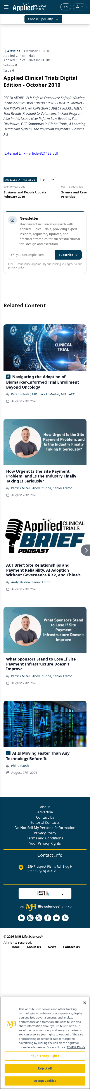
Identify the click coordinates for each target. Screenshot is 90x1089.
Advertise (45, 812)
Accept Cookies (45, 1081)
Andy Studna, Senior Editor (52, 488)
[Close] (85, 1002)
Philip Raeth (20, 766)
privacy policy (16, 267)
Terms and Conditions (45, 838)
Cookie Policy (76, 1047)
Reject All (45, 1068)
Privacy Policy (45, 833)
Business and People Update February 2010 (24, 194)
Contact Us (45, 817)
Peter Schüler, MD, (24, 394)
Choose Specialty (40, 19)
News (52, 947)
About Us (34, 947)
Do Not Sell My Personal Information (45, 827)
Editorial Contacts (45, 822)
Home (15, 947)
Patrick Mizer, (21, 488)
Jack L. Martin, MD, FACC (57, 394)
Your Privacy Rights (45, 843)
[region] (45, 1043)
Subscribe (66, 255)
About (45, 806)
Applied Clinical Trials (19, 56)
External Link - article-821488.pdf (31, 153)
